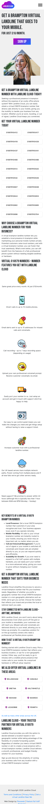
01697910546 (33, 178)
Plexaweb (21, 801)
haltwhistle (34, 688)
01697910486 (33, 160)
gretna (12, 688)
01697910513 (11, 169)
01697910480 (12, 160)
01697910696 (12, 214)
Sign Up (22, 41)
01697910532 (12, 178)
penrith (33, 707)
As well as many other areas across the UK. (19, 716)
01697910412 (12, 132)
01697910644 (12, 196)
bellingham (12, 679)
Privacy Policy (28, 794)
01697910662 (12, 205)
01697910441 (33, 151)
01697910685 (33, 205)
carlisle (34, 679)
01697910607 (12, 187)
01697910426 (33, 141)
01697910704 (33, 214)
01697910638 (33, 187)
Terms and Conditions (12, 794)
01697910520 (33, 169)
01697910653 (33, 196)
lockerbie (12, 707)
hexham (12, 698)
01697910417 (33, 132)
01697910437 (12, 151)
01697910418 (12, 141)
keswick (34, 698)
